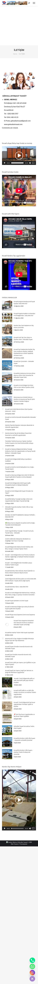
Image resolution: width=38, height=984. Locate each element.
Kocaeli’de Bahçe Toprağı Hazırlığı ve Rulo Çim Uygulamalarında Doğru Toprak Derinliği (18, 500)
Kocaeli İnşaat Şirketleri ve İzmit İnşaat (16, 601)
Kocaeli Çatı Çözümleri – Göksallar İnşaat (24, 362)
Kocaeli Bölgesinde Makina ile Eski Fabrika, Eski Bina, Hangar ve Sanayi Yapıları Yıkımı (19, 548)
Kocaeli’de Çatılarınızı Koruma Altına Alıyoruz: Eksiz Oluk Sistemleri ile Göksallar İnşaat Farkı (24, 375)
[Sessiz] (30, 163)
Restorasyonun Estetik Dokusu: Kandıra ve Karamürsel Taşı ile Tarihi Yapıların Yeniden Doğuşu (24, 399)
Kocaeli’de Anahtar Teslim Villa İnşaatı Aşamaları (19, 632)
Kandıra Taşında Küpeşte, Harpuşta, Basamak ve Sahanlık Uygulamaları (19, 426)
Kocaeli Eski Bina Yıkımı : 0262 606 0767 (16, 587)
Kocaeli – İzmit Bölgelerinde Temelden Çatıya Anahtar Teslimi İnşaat (18, 564)
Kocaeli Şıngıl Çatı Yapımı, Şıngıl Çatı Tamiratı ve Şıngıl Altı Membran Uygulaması (19, 671)
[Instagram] (32, 972)
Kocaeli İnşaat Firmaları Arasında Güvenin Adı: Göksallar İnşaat (19, 647)
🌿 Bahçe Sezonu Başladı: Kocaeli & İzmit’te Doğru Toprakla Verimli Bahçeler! (20, 524)
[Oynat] (5, 163)
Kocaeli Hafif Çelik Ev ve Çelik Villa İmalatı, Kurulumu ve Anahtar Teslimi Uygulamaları (25, 692)
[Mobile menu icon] (34, 3)
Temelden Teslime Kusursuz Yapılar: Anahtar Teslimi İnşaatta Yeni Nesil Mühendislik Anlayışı (19, 442)
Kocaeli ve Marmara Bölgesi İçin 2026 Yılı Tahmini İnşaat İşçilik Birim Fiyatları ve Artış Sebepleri (19, 476)
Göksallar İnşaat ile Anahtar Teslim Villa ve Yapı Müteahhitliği (19, 508)
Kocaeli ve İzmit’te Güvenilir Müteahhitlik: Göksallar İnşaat (20, 418)
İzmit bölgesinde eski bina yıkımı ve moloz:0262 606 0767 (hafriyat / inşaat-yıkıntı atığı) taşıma (20, 580)
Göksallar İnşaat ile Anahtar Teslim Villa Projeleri (24, 727)
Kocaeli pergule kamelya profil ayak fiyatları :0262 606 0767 (24, 302)
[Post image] (7, 305)
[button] (19, 156)
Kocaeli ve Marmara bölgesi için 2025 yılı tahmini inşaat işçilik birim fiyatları (19, 608)
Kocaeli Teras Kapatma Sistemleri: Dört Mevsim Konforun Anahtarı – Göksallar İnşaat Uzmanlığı (24, 622)
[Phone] (32, 960)
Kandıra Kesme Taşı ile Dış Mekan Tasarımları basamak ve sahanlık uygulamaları (18, 434)
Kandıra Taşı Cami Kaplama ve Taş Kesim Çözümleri (24, 326)
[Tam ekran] (33, 163)
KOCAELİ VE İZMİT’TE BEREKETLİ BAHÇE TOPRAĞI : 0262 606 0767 (20, 516)
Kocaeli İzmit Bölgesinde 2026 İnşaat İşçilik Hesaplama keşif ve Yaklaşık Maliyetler (17, 484)
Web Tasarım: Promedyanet (19, 844)
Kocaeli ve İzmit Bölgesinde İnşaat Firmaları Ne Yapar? (19, 492)
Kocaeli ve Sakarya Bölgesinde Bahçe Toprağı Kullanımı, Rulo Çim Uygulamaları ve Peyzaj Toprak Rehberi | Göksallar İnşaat (20, 451)
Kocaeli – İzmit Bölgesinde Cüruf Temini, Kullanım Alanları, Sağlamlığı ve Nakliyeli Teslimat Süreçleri (20, 556)
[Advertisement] (19, 25)
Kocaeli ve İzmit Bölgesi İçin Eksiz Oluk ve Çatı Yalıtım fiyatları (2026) (24, 386)
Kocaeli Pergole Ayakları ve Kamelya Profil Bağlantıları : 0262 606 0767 (24, 314)
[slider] (17, 162)
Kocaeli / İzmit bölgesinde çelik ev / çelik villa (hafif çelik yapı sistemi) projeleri (24, 680)
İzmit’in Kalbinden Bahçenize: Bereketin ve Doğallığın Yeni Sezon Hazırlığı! (17, 540)
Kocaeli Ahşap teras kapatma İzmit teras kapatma (20, 614)
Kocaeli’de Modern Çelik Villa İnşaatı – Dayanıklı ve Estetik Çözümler (24, 739)
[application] (19, 155)
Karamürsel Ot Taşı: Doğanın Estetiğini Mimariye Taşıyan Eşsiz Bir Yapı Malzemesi (19, 639)
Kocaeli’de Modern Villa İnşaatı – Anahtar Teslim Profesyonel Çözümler (23, 752)
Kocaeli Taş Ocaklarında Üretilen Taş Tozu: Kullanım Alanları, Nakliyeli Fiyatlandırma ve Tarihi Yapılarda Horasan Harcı (24, 352)
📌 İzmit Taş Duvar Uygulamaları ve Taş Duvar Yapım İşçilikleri (24, 715)
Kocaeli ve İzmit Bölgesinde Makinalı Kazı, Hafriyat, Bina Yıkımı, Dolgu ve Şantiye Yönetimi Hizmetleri (20, 594)
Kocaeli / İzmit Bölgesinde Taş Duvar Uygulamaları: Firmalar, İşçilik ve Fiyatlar (24, 704)
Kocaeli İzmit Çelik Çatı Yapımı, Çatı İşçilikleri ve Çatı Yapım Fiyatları (20, 663)
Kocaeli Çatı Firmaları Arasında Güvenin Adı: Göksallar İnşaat (18, 655)
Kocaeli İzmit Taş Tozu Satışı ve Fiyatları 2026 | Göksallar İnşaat (23, 338)
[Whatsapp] (32, 966)
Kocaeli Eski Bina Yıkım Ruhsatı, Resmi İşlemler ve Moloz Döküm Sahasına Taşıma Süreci (19, 572)
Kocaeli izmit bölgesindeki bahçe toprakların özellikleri (18, 460)
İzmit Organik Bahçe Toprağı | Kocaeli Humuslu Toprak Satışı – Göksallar (19, 532)
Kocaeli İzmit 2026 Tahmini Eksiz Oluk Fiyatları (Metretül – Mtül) (18, 410)
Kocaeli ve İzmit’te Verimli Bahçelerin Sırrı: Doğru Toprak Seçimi (19, 468)
